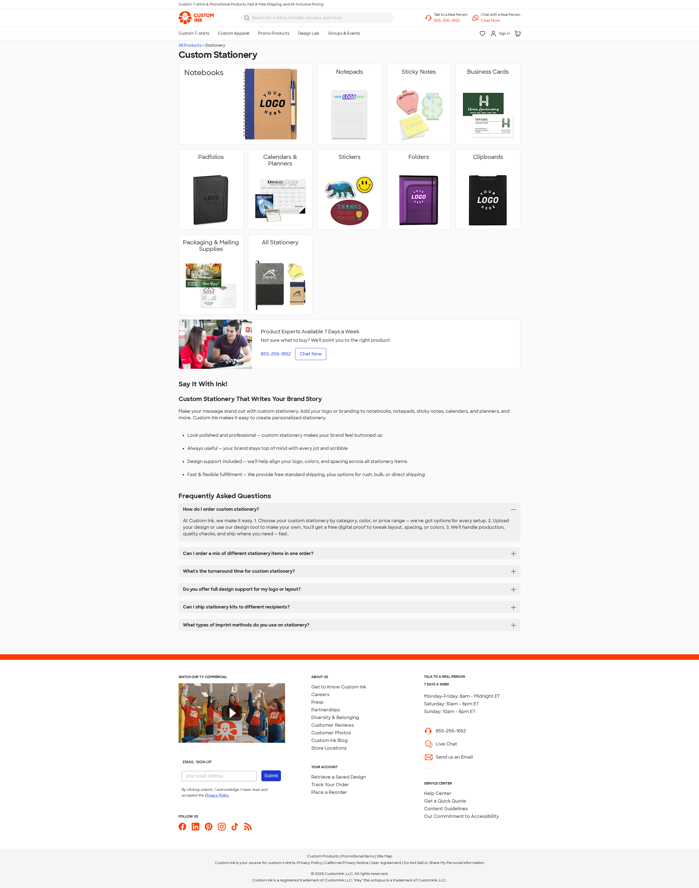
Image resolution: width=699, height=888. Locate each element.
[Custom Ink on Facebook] (182, 826)
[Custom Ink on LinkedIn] (195, 826)
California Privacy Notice (346, 862)
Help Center (438, 793)
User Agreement (386, 862)
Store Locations (328, 748)
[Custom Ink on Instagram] (222, 826)
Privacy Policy (309, 862)
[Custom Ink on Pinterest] (208, 826)
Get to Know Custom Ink (338, 687)
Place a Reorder (329, 792)
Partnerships (325, 710)
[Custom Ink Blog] (248, 826)
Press (317, 702)
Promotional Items (357, 856)
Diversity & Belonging (335, 717)
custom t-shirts (281, 862)
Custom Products (323, 856)
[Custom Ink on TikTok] (235, 826)
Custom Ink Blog (329, 740)
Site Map (384, 856)
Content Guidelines (446, 809)
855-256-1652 (451, 731)
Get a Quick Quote (445, 801)
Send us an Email (454, 757)
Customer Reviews (332, 725)
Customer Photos (331, 733)
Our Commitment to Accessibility (461, 816)
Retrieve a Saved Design (338, 777)
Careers (320, 694)
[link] (196, 17)
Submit (271, 775)
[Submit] (247, 17)
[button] (500, 20)
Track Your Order (330, 785)
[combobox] (317, 17)
